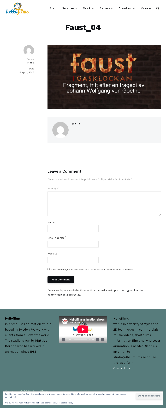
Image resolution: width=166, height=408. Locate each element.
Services (68, 8)
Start (53, 8)
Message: (53, 188)
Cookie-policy (67, 403)
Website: (52, 253)
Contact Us (121, 368)
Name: (51, 222)
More (144, 8)
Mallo (76, 124)
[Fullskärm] (102, 339)
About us (125, 8)
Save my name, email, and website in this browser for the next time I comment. (92, 269)
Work (87, 8)
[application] (83, 329)
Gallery (105, 8)
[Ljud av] (97, 339)
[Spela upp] (63, 339)
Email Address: (56, 237)
